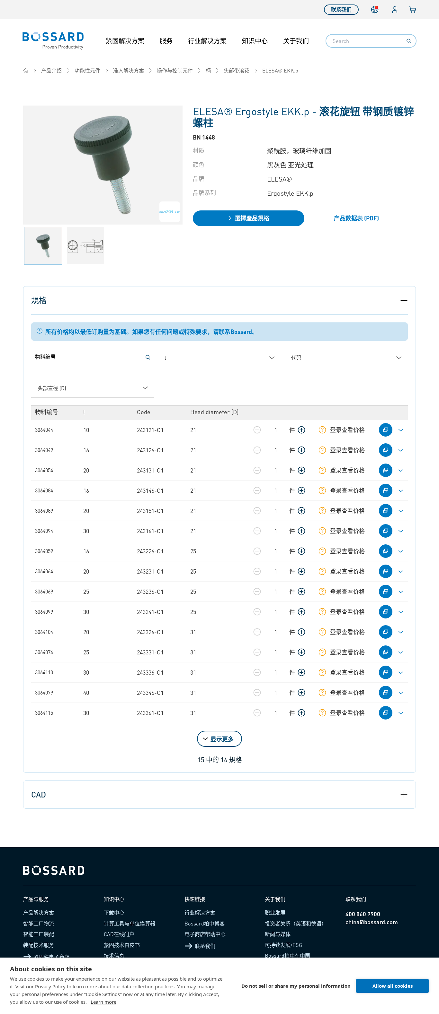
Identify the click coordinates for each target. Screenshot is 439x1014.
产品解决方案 (38, 912)
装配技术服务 (38, 945)
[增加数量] (301, 430)
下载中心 (114, 912)
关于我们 (296, 41)
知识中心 (255, 41)
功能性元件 (87, 70)
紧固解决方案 (125, 41)
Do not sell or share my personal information (296, 986)
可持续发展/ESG (283, 945)
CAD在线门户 (119, 934)
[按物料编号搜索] (147, 357)
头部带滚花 (236, 70)
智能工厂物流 (38, 923)
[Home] (25, 70)
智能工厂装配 (38, 934)
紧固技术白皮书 (122, 945)
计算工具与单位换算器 (129, 923)
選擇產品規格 (252, 218)
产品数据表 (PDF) (356, 218)
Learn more (103, 1002)
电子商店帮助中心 (205, 934)
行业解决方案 (207, 41)
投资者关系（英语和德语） (296, 923)
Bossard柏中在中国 (287, 955)
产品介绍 (51, 70)
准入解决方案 (128, 70)
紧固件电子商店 (51, 956)
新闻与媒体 (278, 934)
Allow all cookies (392, 986)
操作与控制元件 (175, 70)
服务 (166, 41)
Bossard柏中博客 (204, 923)
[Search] (408, 41)
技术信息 (114, 955)
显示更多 (222, 739)
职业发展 (275, 912)
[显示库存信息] (322, 430)
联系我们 (341, 9)
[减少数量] (257, 430)
